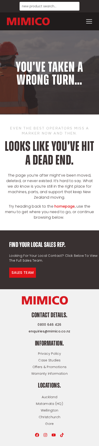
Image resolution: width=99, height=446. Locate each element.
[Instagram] (45, 435)
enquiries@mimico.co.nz (49, 331)
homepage (64, 206)
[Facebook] (37, 435)
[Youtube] (54, 435)
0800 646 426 (49, 324)
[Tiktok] (62, 435)
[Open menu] (89, 21)
